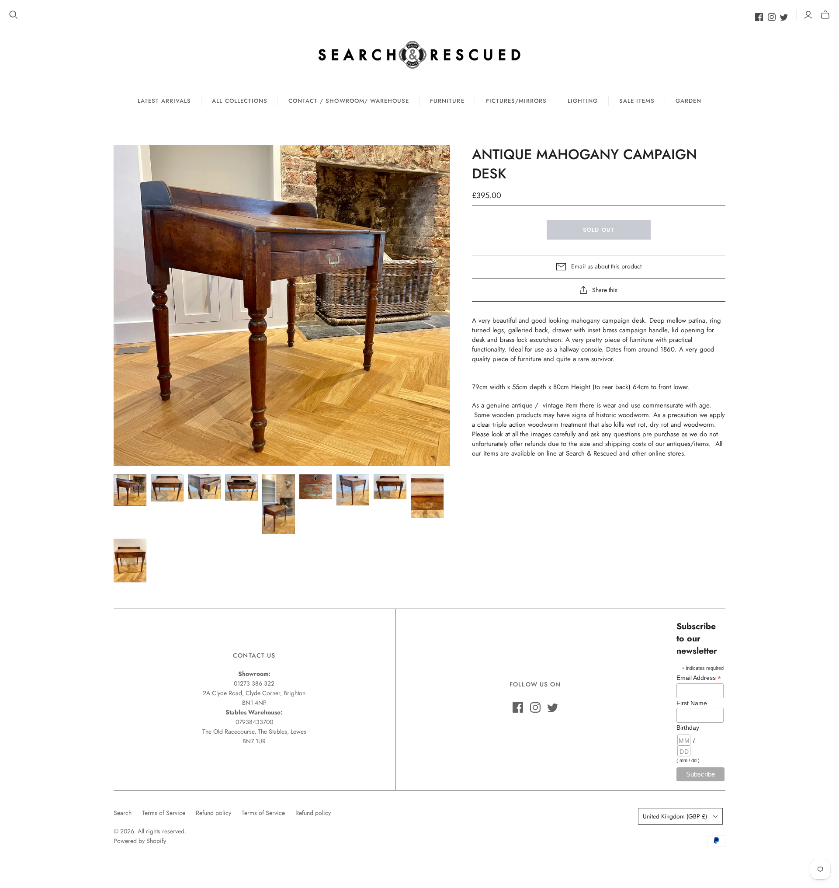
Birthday (687, 727)
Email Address (698, 678)
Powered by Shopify (140, 840)
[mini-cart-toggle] (825, 15)
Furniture (447, 101)
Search (123, 812)
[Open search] (13, 14)
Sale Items (637, 101)
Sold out (598, 230)
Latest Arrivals (164, 101)
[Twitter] (784, 17)
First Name (691, 703)
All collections (239, 101)
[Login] (808, 15)
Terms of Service (163, 812)
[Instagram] (772, 17)
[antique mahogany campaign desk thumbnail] (130, 489)
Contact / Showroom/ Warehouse (348, 101)
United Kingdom (675, 816)
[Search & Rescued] (419, 54)
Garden (688, 101)
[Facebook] (759, 17)
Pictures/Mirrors (516, 101)
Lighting (583, 101)
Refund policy (213, 812)
